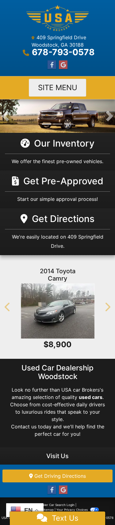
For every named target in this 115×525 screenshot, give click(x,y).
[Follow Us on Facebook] (52, 64)
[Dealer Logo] (57, 18)
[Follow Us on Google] (63, 64)
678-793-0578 (63, 52)
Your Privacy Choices (72, 510)
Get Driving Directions (59, 476)
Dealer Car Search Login (57, 505)
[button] (5, 116)
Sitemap (48, 510)
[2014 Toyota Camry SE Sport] (57, 311)
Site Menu (57, 87)
